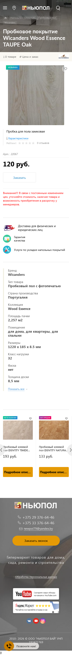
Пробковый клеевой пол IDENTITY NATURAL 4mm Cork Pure (53, 448)
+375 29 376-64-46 (38, 517)
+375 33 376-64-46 (38, 522)
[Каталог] (5, 18)
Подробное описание (18, 472)
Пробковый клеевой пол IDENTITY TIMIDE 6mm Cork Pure (15, 448)
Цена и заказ (30, 56)
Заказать (19, 177)
